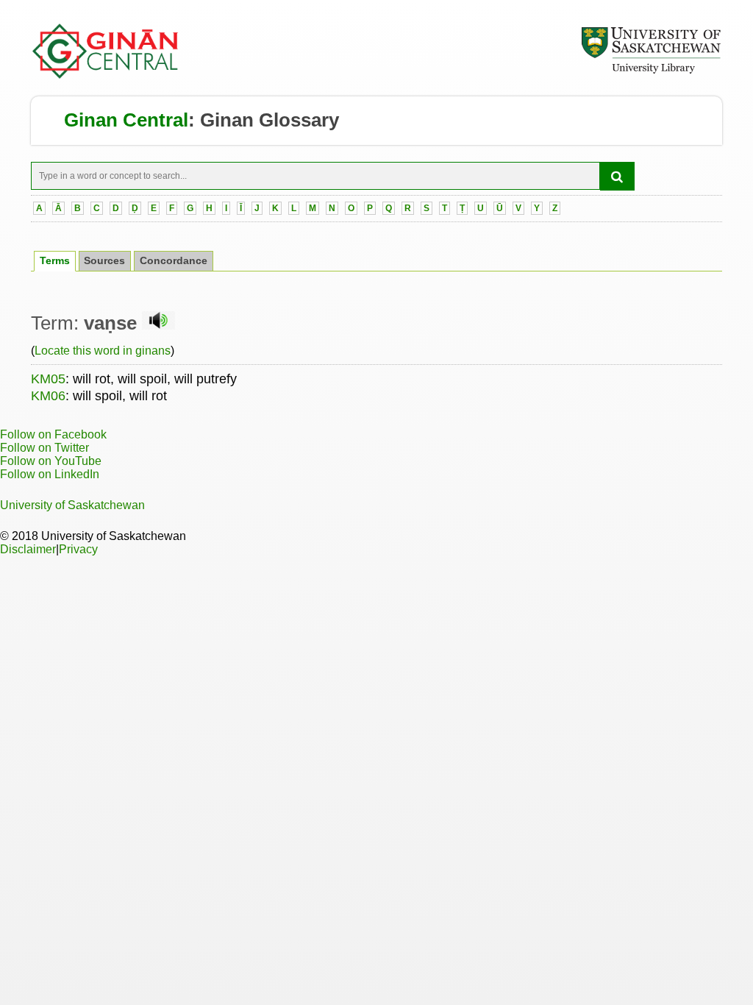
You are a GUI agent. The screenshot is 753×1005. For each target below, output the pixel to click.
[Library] (651, 71)
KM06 (48, 395)
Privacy (78, 549)
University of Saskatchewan (72, 505)
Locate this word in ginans (103, 350)
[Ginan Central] (105, 75)
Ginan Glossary (269, 120)
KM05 (48, 379)
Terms (55, 260)
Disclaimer (28, 549)
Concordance (173, 260)
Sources (104, 260)
